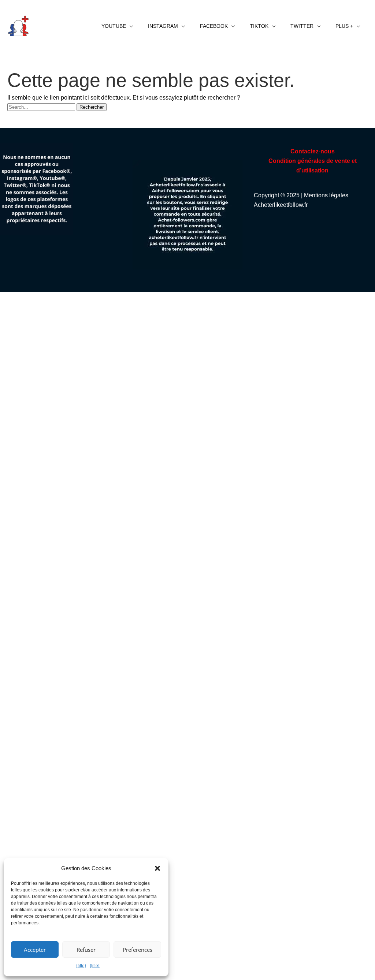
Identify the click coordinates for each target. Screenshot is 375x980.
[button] (157, 868)
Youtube (113, 26)
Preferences (137, 949)
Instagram (163, 26)
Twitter (301, 26)
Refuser (86, 949)
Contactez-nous (312, 151)
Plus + (344, 26)
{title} (81, 965)
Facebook (214, 26)
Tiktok (259, 26)
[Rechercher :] (42, 107)
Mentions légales (326, 195)
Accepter (35, 949)
